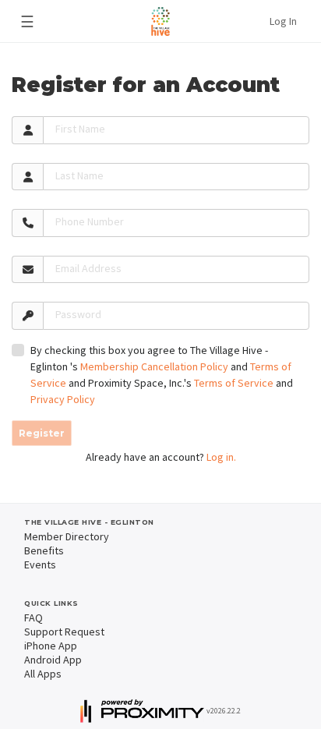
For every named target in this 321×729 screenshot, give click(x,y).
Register (42, 433)
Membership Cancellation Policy (154, 366)
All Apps (43, 674)
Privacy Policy (62, 399)
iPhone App (50, 646)
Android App (53, 660)
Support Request (64, 632)
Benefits (44, 550)
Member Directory (66, 536)
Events (40, 564)
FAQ (33, 617)
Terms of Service (233, 383)
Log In (283, 21)
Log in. (221, 457)
